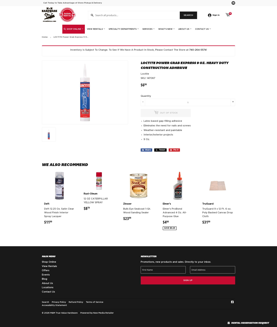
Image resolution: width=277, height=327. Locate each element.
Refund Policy (76, 302)
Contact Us (202, 29)
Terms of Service (94, 302)
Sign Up (187, 280)
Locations (47, 287)
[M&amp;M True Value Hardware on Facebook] (232, 302)
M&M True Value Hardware (64, 313)
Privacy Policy (59, 302)
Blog (44, 279)
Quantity (146, 96)
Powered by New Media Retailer (97, 313)
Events (46, 275)
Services (147, 29)
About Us (184, 29)
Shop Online (74, 29)
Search (190, 15)
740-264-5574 (197, 50)
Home (45, 37)
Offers (45, 270)
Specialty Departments (123, 29)
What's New (165, 29)
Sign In (216, 15)
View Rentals (95, 29)
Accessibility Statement (54, 305)
